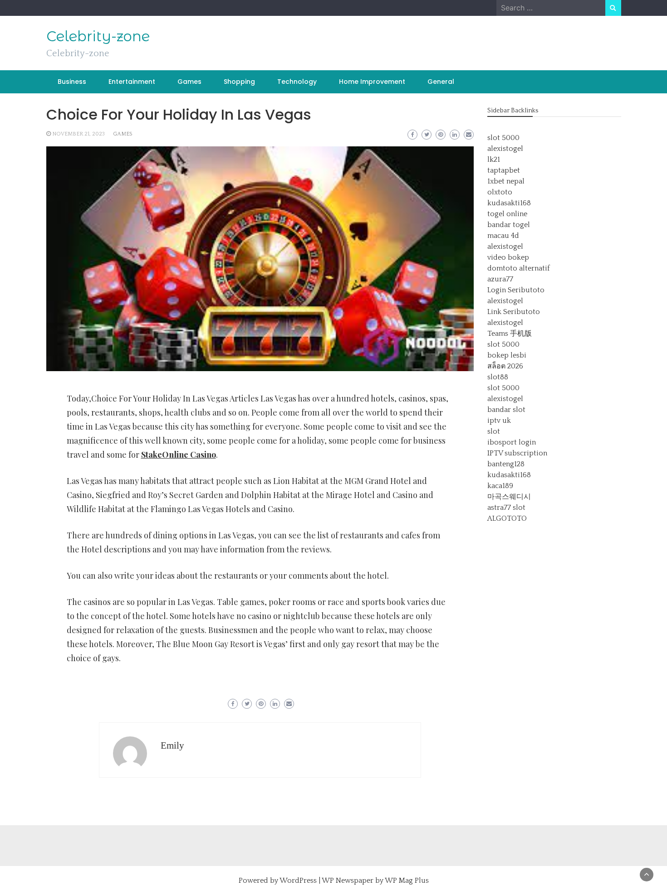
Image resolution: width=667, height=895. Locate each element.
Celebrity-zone (98, 36)
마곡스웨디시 (509, 497)
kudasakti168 (509, 203)
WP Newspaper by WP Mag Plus (375, 880)
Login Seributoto (515, 290)
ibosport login (511, 442)
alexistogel (505, 149)
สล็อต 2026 (505, 366)
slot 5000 (503, 138)
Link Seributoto (513, 312)
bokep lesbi (506, 355)
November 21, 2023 (78, 134)
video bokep (508, 257)
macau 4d (503, 236)
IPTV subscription (517, 453)
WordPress (298, 880)
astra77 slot (506, 507)
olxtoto (499, 192)
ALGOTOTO (507, 518)
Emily (172, 745)
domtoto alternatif (518, 268)
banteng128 (506, 464)
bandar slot (506, 410)
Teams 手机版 (509, 333)
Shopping (239, 81)
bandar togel (508, 225)
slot (493, 431)
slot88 (497, 377)
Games (189, 81)
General (440, 81)
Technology (297, 81)
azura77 (500, 279)
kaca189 (500, 486)
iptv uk (499, 420)
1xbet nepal (506, 181)
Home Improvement (372, 81)
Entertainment (131, 81)
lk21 (493, 159)
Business (72, 81)
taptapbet (503, 170)
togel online (507, 214)
